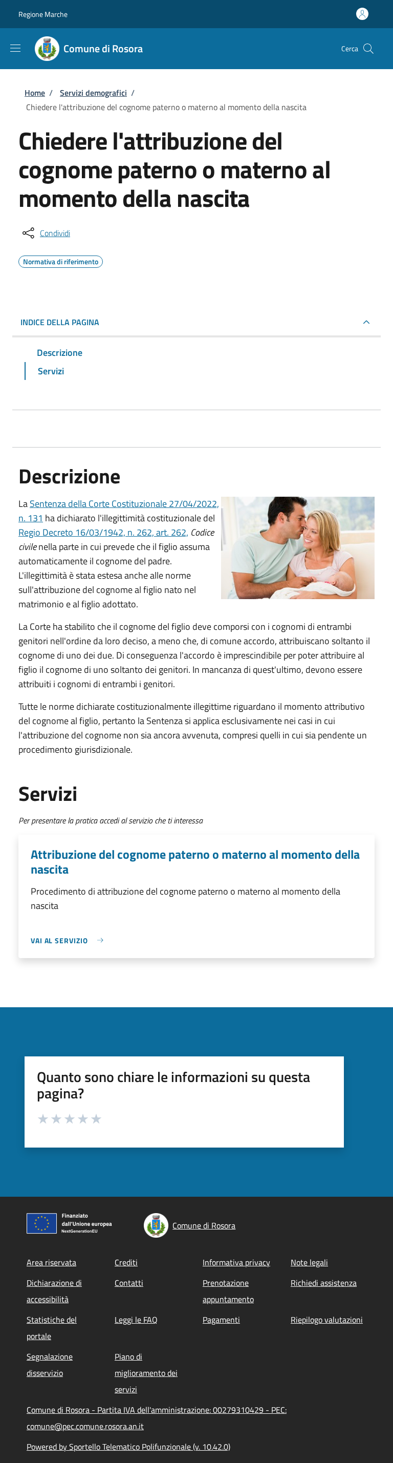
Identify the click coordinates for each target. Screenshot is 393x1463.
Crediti (126, 1262)
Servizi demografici (93, 93)
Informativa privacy (236, 1262)
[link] (69, 940)
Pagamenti (221, 1319)
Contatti (129, 1283)
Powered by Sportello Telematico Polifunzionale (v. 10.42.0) (128, 1446)
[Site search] (368, 49)
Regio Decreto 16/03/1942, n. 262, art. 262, (103, 532)
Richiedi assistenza (324, 1283)
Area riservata (51, 1262)
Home (35, 93)
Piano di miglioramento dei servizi (146, 1372)
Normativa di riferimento (60, 260)
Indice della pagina (59, 322)
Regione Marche (43, 14)
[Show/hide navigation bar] (15, 48)
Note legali (309, 1262)
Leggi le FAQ (136, 1319)
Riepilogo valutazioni (327, 1319)
